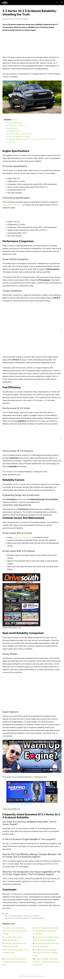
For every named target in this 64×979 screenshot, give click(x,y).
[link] (9, 783)
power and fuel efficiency (12, 205)
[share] (41, 783)
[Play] (51, 798)
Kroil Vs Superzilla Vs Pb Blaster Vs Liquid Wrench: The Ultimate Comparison (45, 931)
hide (14, 119)
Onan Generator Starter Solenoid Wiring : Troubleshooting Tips (24, 918)
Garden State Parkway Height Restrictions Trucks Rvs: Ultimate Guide (45, 952)
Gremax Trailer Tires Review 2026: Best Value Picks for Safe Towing (14, 931)
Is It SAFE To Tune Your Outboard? (24, 784)
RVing (6, 913)
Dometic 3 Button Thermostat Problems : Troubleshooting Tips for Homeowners (46, 962)
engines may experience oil (23, 537)
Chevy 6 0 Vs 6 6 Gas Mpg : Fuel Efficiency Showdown (22, 916)
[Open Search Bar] (57, 2)
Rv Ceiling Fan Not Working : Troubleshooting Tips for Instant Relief (14, 962)
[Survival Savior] (5, 2)
